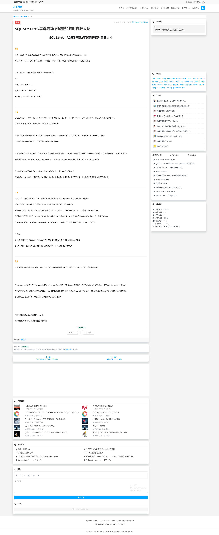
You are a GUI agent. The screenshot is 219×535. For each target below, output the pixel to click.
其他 (165, 85)
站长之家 (176, 8)
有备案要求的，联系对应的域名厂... (173, 131)
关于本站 (189, 2)
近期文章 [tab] (158, 155)
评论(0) (40, 416)
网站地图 (98, 521)
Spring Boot (171, 78)
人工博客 (17, 7)
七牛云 (107, 524)
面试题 (197, 82)
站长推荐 (106, 521)
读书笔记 (188, 85)
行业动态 (165, 8)
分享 (89, 332)
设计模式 (160, 85)
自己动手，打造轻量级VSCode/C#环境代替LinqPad (38, 456)
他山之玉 (25, 347)
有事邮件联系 (166, 111)
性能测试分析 (132, 8)
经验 (154, 78)
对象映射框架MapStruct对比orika (106, 412)
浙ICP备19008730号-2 (117, 524)
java (161, 81)
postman (177, 88)
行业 (191, 82)
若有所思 (187, 8)
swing (169, 88)
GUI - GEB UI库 (24, 449)
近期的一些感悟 (161, 183)
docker (170, 84)
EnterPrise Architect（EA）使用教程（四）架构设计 (45, 419)
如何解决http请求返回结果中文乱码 (106, 419)
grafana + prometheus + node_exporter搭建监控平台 (46, 432)
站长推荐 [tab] (175, 155)
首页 (122, 8)
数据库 (187, 82)
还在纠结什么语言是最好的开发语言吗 (39, 426)
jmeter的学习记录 (162, 179)
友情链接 (197, 2)
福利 (183, 88)
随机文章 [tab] (193, 155)
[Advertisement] (81, 380)
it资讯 (178, 82)
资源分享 (155, 8)
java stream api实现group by (166, 195)
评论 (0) (145, 22)
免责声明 (131, 521)
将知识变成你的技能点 (94, 453)
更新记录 (114, 521)
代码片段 (162, 88)
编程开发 (145, 8)
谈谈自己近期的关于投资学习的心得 (169, 187)
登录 (203, 2)
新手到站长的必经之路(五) (103, 406)
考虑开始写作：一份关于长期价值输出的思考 (172, 175)
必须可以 (164, 141)
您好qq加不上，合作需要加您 (170, 116)
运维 (194, 78)
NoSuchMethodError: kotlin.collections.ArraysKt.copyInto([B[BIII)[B (52, 412)
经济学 (176, 85)
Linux (159, 78)
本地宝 (155, 88)
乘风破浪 (195, 85)
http (182, 82)
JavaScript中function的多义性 (29, 460)
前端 (166, 81)
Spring (164, 78)
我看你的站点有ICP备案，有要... (170, 136)
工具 (184, 78)
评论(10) (40, 429)
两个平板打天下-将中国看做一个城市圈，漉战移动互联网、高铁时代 (112, 456)
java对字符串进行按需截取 (165, 191)
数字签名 (199, 78)
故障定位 (172, 82)
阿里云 (101, 524)
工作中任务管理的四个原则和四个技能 (100, 449)
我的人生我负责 (99, 426)
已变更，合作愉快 (167, 121)
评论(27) (108, 409)
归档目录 (123, 521)
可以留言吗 (162, 146)
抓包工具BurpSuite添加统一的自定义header (110, 432)
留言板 (196, 8)
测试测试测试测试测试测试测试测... (173, 106)
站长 (190, 78)
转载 (17, 22)
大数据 (182, 85)
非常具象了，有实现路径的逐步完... (171, 101)
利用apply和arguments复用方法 (98, 460)
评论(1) (40, 409)
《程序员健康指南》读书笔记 (36, 406)
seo (156, 82)
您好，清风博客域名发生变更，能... (171, 126)
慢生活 (201, 85)
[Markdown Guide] (38, 475)
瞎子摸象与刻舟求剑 (25, 453)
